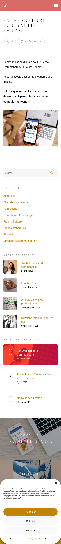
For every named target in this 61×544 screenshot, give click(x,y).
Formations (10, 208)
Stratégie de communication (20, 241)
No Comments (33, 41)
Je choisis (30, 530)
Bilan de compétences (16, 202)
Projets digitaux (12, 221)
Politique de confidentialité (37, 539)
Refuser (30, 521)
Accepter (31, 511)
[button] (56, 483)
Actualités (9, 195)
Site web (8, 234)
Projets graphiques (14, 228)
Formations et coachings (18, 215)
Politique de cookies (20, 539)
